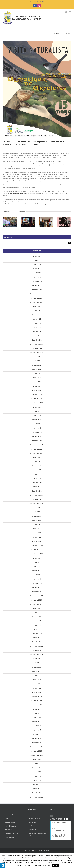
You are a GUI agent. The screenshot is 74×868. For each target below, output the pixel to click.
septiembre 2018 (37, 654)
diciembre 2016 (37, 743)
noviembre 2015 (37, 797)
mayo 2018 (37, 671)
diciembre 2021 (37, 491)
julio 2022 (37, 461)
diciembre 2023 (37, 390)
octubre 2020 (37, 550)
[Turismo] (14, 853)
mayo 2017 (37, 722)
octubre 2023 (37, 399)
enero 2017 (37, 738)
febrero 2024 (37, 382)
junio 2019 (37, 617)
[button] (4, 222)
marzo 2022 (37, 478)
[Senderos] (43, 853)
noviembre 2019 (37, 596)
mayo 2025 (37, 319)
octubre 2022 (37, 449)
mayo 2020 (37, 571)
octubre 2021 (37, 499)
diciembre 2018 (37, 642)
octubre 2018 (37, 650)
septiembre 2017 (37, 705)
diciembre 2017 (37, 692)
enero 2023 (37, 436)
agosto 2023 (37, 407)
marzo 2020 (37, 579)
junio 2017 (37, 717)
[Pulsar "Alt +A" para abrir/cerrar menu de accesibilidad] (2, 865)
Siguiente (66, 33)
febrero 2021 (37, 533)
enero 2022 (37, 487)
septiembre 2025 (37, 302)
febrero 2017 (37, 734)
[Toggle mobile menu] (70, 12)
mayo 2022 (37, 470)
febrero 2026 (37, 281)
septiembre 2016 (37, 755)
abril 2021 (37, 524)
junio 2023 (37, 415)
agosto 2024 (37, 357)
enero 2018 (37, 688)
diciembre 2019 (37, 592)
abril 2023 (37, 424)
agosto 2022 (37, 457)
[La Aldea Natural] (57, 853)
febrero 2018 (37, 684)
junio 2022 (37, 466)
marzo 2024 (37, 378)
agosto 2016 (37, 759)
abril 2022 (37, 474)
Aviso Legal (28, 850)
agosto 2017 (37, 709)
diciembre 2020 (37, 541)
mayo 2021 (37, 520)
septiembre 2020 (37, 554)
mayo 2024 (37, 369)
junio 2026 (37, 264)
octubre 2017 (37, 701)
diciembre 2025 (37, 290)
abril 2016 (37, 776)
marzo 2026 (37, 277)
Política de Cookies (44, 850)
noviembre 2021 (37, 495)
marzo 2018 (37, 680)
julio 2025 (37, 311)
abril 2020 (37, 575)
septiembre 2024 (37, 352)
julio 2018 (37, 663)
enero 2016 (37, 789)
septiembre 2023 (37, 403)
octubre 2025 (37, 298)
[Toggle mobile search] (66, 12)
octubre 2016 (37, 751)
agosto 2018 (37, 659)
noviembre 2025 (37, 294)
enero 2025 (37, 336)
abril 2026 (37, 273)
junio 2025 (37, 315)
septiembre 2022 (37, 453)
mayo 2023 (37, 420)
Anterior (58, 33)
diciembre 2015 (37, 793)
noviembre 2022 (37, 445)
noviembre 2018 (37, 646)
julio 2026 (37, 260)
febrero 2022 (37, 483)
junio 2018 (37, 667)
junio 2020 (37, 566)
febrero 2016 (37, 784)
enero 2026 (37, 285)
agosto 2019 (37, 608)
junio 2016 (37, 768)
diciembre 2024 (37, 340)
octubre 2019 (37, 600)
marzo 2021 (37, 529)
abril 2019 (37, 625)
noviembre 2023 (37, 394)
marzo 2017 (37, 730)
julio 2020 (37, 562)
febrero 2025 (37, 332)
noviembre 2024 (37, 344)
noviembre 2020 (37, 545)
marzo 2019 (37, 629)
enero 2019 (37, 638)
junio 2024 (37, 365)
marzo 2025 (37, 327)
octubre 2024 (37, 348)
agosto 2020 (37, 558)
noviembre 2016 (37, 747)
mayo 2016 (37, 772)
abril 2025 (37, 323)
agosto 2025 (37, 306)
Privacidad (35, 850)
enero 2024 (37, 386)
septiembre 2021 (37, 503)
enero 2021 (37, 537)
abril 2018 (37, 675)
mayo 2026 (37, 269)
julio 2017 (37, 713)
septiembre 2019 (37, 604)
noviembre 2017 (37, 696)
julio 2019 (37, 612)
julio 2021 (37, 512)
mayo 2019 (37, 621)
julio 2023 (37, 411)
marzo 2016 (37, 780)
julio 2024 (37, 361)
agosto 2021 (37, 508)
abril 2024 (37, 373)
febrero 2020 (37, 583)
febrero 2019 (37, 633)
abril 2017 (37, 726)
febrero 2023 (37, 432)
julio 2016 (37, 763)
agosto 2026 (37, 256)
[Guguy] (28, 853)
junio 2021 (37, 516)
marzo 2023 (37, 428)
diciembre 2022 (37, 441)
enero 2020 (37, 587)
